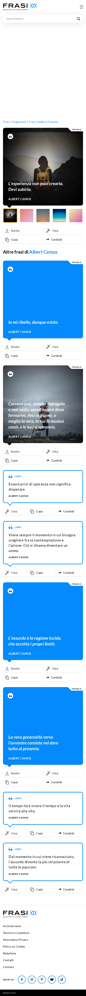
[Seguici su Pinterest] (42, 980)
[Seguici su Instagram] (32, 980)
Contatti (8, 960)
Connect (8, 967)
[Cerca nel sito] (79, 18)
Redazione (9, 953)
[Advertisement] (43, 68)
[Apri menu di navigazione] (81, 7)
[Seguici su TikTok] (62, 980)
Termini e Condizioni (16, 933)
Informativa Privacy (15, 939)
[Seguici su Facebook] (22, 980)
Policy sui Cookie (14, 946)
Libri (18, 476)
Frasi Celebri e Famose (43, 121)
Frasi (6, 121)
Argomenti (19, 121)
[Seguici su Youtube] (52, 980)
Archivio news (12, 926)
